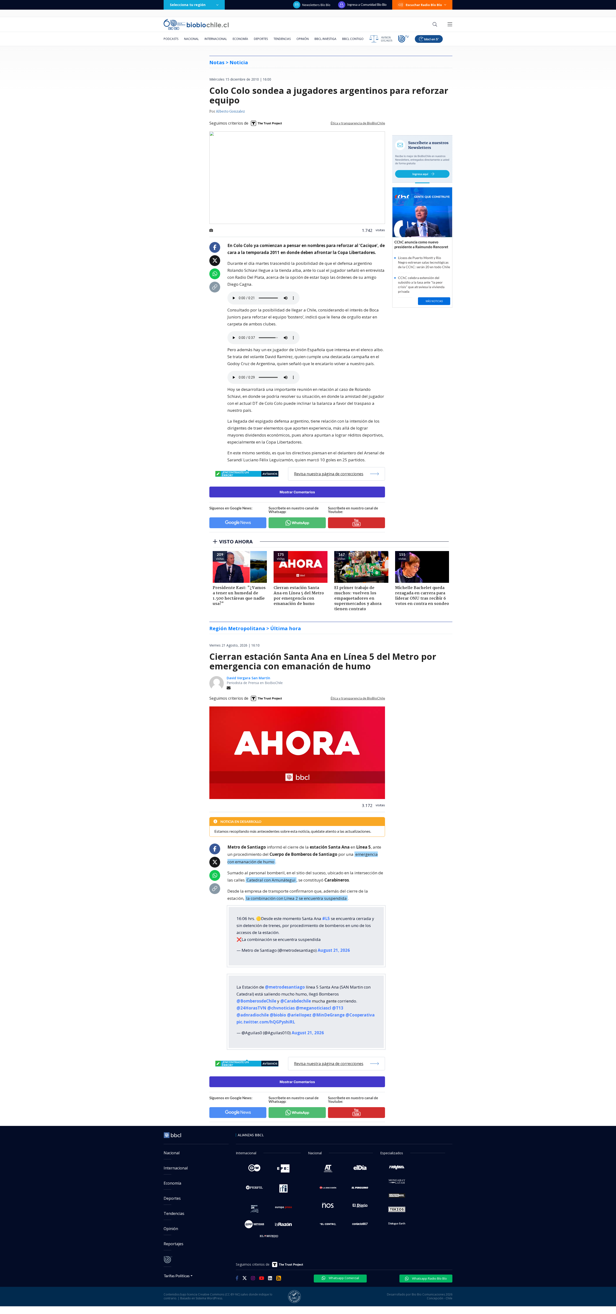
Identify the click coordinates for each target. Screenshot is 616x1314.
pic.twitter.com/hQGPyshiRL (266, 1022)
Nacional (191, 39)
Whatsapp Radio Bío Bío (429, 1278)
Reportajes (173, 1243)
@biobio (278, 1015)
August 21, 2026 (334, 950)
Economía (240, 39)
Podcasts (171, 39)
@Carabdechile (295, 1001)
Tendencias (282, 39)
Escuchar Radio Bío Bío (424, 5)
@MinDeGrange (328, 1015)
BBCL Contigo (353, 39)
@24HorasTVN (251, 1008)
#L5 (326, 918)
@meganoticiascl (313, 1008)
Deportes (261, 39)
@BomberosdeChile (256, 1001)
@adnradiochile (253, 1015)
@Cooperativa (360, 1015)
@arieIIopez (299, 1015)
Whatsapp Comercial (343, 1278)
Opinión (302, 39)
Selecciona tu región (187, 4)
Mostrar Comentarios (297, 492)
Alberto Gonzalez (230, 111)
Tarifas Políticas (177, 1275)
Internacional (216, 39)
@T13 (337, 1008)
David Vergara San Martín (248, 678)
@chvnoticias (281, 1008)
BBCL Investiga (325, 39)
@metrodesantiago (285, 987)
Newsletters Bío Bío (316, 5)
